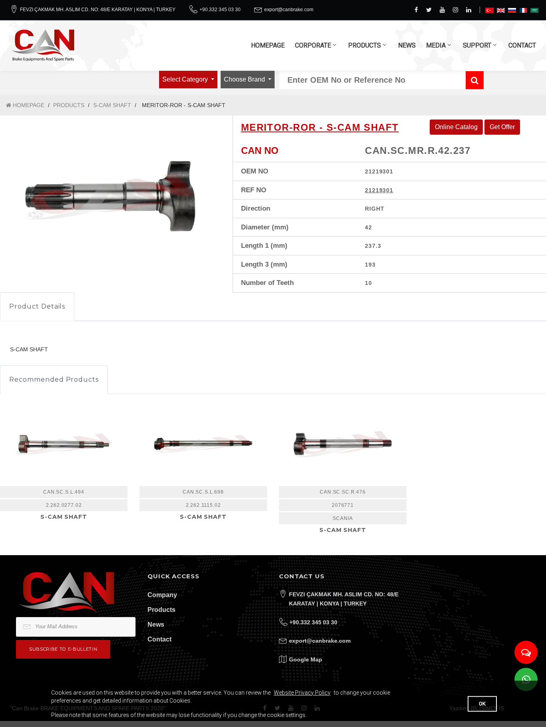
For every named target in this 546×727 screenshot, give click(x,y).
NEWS (407, 45)
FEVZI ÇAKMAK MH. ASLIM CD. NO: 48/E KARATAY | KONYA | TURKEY (97, 9)
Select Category (185, 79)
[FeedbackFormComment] (526, 652)
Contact (159, 639)
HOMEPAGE (268, 45)
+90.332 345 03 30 (220, 9)
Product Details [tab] (37, 306)
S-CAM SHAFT (112, 105)
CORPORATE (313, 45)
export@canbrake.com (288, 9)
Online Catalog (456, 126)
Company (162, 595)
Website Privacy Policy (302, 692)
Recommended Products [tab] (54, 379)
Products (161, 609)
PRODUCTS (364, 45)
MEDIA (436, 45)
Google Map (305, 659)
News (155, 624)
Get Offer (502, 126)
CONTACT (522, 45)
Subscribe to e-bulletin (63, 649)
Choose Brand (245, 79)
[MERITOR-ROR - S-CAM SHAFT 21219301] (110, 196)
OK (482, 704)
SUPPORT (477, 45)
